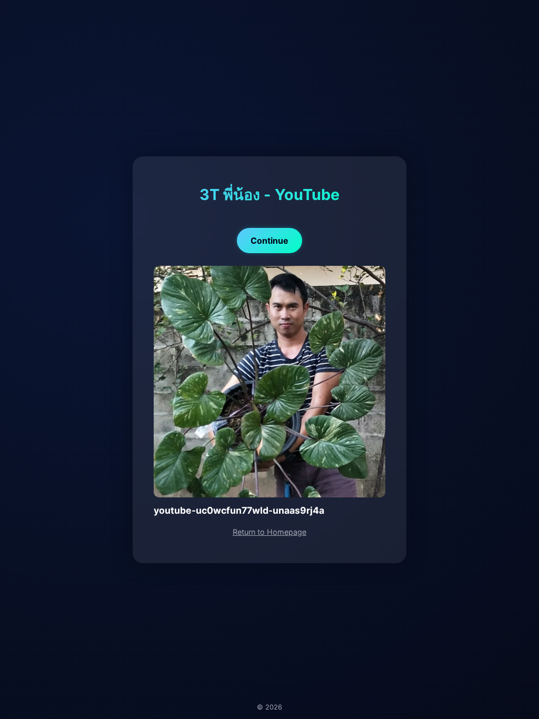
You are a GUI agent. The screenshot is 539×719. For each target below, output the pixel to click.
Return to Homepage (269, 531)
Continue (269, 240)
